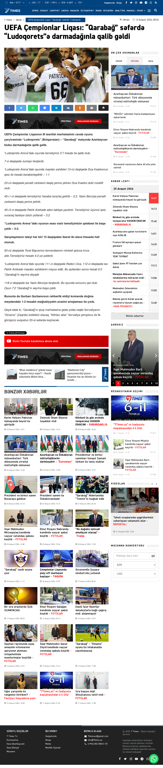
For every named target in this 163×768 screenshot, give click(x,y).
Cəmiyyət (55, 11)
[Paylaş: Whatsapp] (33, 108)
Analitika (120, 11)
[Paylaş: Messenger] (45, 108)
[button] (103, 108)
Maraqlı (131, 11)
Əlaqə (119, 3)
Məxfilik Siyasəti (52, 748)
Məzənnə (11, 751)
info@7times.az (95, 740)
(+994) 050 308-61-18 (97, 744)
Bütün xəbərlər (135, 316)
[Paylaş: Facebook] (9, 108)
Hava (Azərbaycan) (15, 744)
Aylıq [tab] (150, 61)
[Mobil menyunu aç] (149, 10)
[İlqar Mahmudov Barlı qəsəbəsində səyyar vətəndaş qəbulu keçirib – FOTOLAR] (118, 464)
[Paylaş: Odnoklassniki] (80, 108)
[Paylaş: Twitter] (21, 108)
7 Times (8, 20)
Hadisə (65, 11)
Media (48, 744)
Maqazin (74, 11)
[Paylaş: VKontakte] (68, 108)
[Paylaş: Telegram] (56, 108)
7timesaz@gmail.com (98, 736)
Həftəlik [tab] (135, 61)
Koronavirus (12, 740)
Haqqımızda (109, 3)
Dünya (35, 11)
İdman (99, 11)
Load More (56, 715)
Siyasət (44, 11)
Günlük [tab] (119, 61)
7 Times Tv (12, 736)
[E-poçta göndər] (92, 108)
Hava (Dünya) (13, 748)
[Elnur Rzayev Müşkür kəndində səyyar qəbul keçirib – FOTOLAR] (118, 444)
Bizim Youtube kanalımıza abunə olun (35, 341)
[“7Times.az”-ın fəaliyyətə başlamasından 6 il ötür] (135, 407)
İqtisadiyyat (87, 11)
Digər (140, 11)
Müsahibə (108, 11)
